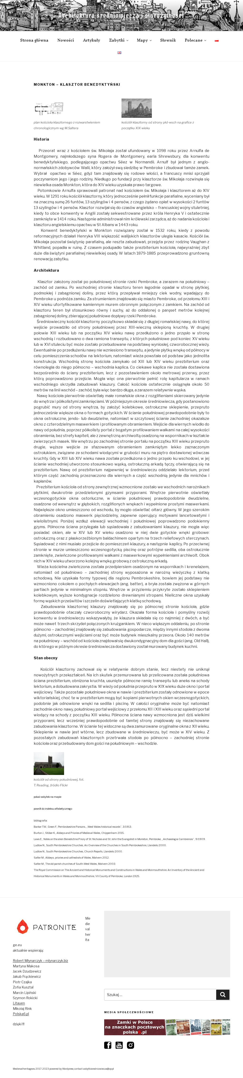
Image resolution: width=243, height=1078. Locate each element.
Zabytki (117, 40)
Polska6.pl (21, 1014)
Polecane (193, 40)
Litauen (19, 1003)
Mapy (142, 40)
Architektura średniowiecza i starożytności (121, 15)
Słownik (168, 40)
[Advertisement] (167, 944)
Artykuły (91, 40)
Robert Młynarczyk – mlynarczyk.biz (40, 961)
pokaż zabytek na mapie (47, 796)
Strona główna (34, 40)
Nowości (65, 40)
